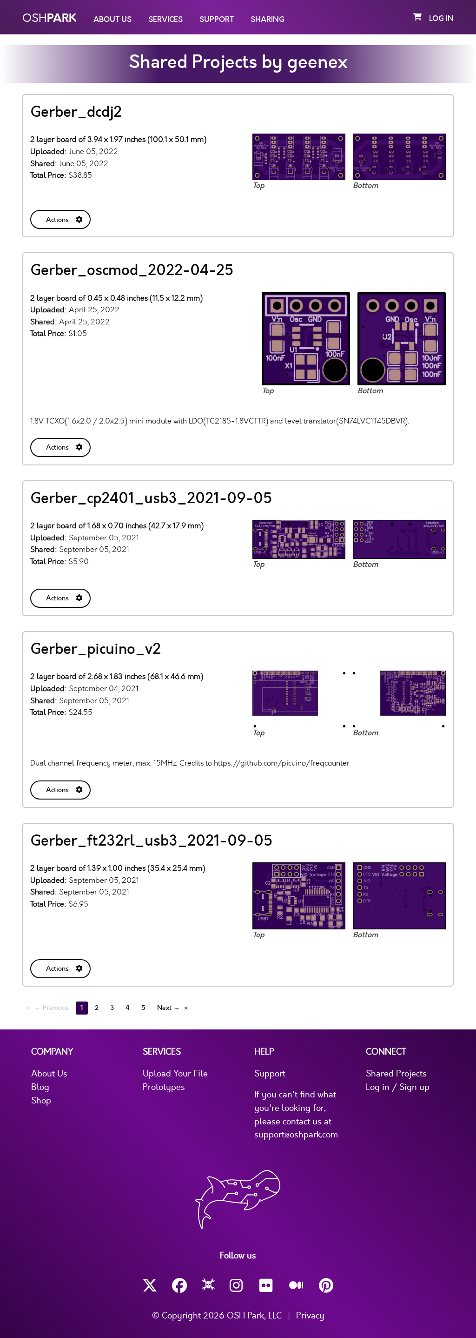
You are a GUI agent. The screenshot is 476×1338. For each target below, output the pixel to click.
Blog (40, 1087)
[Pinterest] (326, 1285)
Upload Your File (175, 1073)
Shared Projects (396, 1073)
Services (165, 19)
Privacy (310, 1315)
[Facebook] (179, 1285)
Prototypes (164, 1087)
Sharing (267, 19)
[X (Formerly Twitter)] (149, 1285)
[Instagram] (237, 1285)
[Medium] (296, 1286)
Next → (168, 1007)
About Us (112, 19)
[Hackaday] (208, 1286)
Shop (41, 1100)
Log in (441, 18)
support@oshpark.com (296, 1134)
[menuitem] (61, 217)
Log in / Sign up (398, 1087)
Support (216, 19)
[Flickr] (266, 1285)
